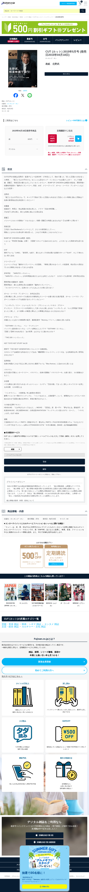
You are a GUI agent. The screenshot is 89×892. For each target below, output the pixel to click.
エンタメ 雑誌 (51, 624)
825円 (30, 139)
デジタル (12, 149)
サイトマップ (80, 876)
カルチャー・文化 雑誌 (34, 626)
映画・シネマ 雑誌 (25, 17)
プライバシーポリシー (19, 876)
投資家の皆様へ (69, 876)
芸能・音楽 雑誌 (13, 17)
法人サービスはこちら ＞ (12, 676)
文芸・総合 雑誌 (10, 627)
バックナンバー (48, 17)
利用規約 (7, 876)
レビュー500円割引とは (76, 120)
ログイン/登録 (68, 3)
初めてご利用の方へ (44, 670)
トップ (4, 17)
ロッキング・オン (12, 103)
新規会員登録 (44, 662)
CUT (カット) (37, 17)
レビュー (78, 40)
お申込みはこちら (56, 564)
